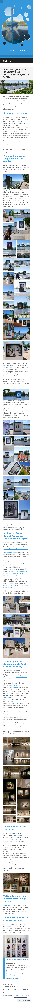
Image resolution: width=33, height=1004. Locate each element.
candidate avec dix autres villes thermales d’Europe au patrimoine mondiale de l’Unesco (16, 573)
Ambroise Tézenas (9, 552)
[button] (8, 215)
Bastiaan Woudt (21, 677)
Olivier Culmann (18, 835)
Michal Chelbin (18, 685)
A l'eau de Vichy (16, 51)
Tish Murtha (14, 703)
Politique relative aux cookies (20, 997)
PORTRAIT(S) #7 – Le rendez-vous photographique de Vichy (16, 73)
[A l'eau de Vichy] (16, 25)
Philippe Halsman (9, 190)
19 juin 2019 (8, 984)
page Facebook (13, 978)
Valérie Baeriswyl (9, 905)
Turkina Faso (7, 697)
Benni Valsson (14, 687)
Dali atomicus (8, 367)
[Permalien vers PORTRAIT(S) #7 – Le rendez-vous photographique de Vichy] (16, 87)
